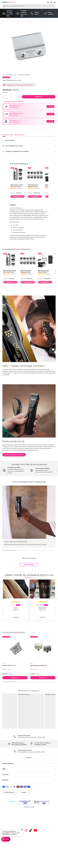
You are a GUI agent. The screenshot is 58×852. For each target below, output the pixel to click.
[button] (51, 2)
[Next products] (54, 102)
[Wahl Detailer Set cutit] (15, 648)
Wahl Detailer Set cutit (14, 105)
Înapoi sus (29, 757)
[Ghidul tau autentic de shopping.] (12, 800)
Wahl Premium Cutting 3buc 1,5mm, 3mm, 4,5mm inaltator (16, 185)
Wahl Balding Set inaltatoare (16, 113)
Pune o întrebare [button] (29, 564)
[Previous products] (50, 102)
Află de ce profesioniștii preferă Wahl (14, 454)
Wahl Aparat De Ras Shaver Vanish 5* (43, 271)
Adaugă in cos (38, 96)
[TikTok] (30, 831)
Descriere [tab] (13, 204)
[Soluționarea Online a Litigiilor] (24, 800)
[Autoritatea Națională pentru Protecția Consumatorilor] (41, 800)
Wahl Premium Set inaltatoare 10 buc (33, 185)
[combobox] (29, 6)
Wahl (3, 74)
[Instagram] (26, 831)
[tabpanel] (29, 223)
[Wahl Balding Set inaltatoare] (43, 648)
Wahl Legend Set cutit (14, 120)
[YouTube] (35, 831)
